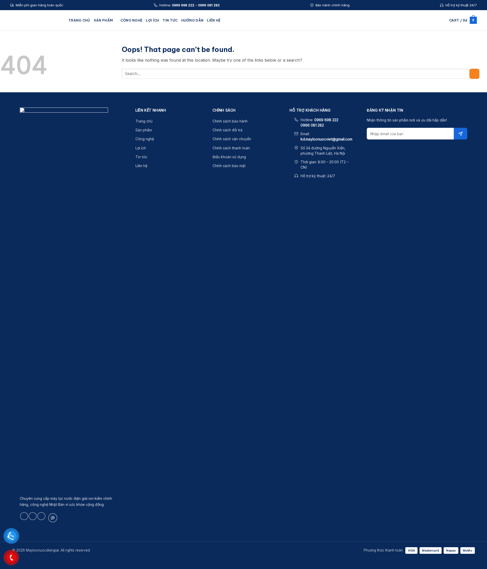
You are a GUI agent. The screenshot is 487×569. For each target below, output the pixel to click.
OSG (149, 66)
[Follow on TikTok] (33, 516)
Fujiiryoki (153, 81)
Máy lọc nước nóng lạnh (221, 59)
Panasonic (154, 74)
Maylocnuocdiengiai (36, 20)
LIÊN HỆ (213, 20)
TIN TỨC (170, 20)
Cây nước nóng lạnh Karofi (223, 81)
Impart (151, 95)
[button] (444, 20)
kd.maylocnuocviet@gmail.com (326, 139)
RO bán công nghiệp (274, 74)
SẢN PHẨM (103, 20)
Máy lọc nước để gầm (219, 44)
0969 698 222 (183, 5)
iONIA (150, 88)
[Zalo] (52, 517)
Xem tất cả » (156, 103)
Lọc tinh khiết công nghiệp (279, 81)
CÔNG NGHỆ (131, 20)
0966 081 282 (209, 5)
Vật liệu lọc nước (327, 66)
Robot (150, 59)
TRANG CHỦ (79, 20)
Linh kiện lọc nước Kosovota (335, 59)
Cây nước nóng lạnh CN (277, 52)
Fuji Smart (154, 52)
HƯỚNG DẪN (192, 20)
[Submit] (474, 74)
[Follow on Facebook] (24, 516)
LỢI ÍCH (152, 20)
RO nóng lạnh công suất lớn (279, 59)
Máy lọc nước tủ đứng (219, 66)
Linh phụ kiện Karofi (329, 52)
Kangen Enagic (158, 44)
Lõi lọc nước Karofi (328, 44)
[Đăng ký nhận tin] (460, 133)
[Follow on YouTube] (41, 516)
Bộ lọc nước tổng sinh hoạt (279, 44)
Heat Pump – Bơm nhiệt (332, 74)
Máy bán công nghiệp (219, 74)
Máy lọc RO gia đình (273, 66)
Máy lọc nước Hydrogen (221, 52)
